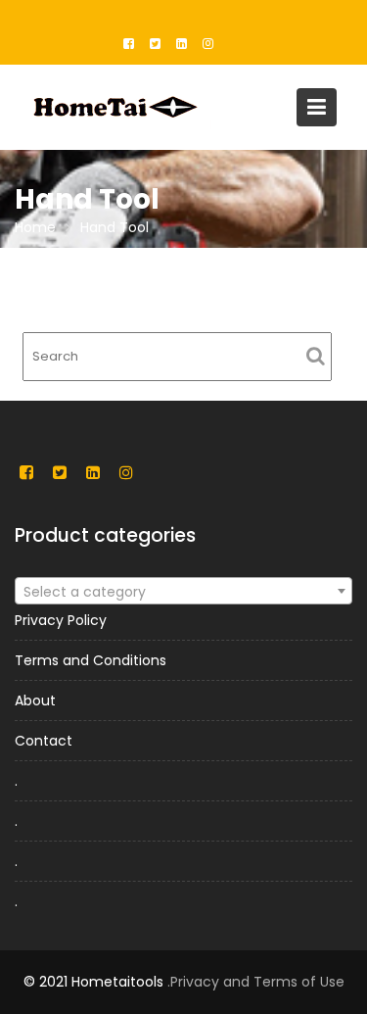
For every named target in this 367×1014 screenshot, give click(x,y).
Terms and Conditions (90, 660)
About (35, 700)
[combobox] (183, 590)
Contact (43, 740)
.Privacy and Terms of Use (255, 981)
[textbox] (183, 591)
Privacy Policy (61, 620)
